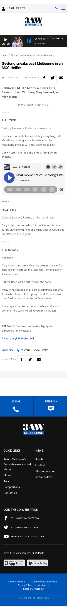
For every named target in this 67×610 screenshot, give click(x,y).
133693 (56, 8)
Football (25, 350)
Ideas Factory (43, 477)
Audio (7, 481)
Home (5, 55)
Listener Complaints (33, 588)
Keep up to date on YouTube (27, 536)
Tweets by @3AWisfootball (18, 338)
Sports (14, 55)
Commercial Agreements (44, 581)
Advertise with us (16, 581)
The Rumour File (45, 471)
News (36, 350)
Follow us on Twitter (24, 527)
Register (20, 8)
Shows (8, 475)
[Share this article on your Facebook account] (44, 78)
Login (11, 8)
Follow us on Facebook (25, 518)
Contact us (10, 493)
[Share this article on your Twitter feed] (53, 78)
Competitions (12, 487)
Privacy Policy (25, 585)
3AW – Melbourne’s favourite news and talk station (17, 464)
